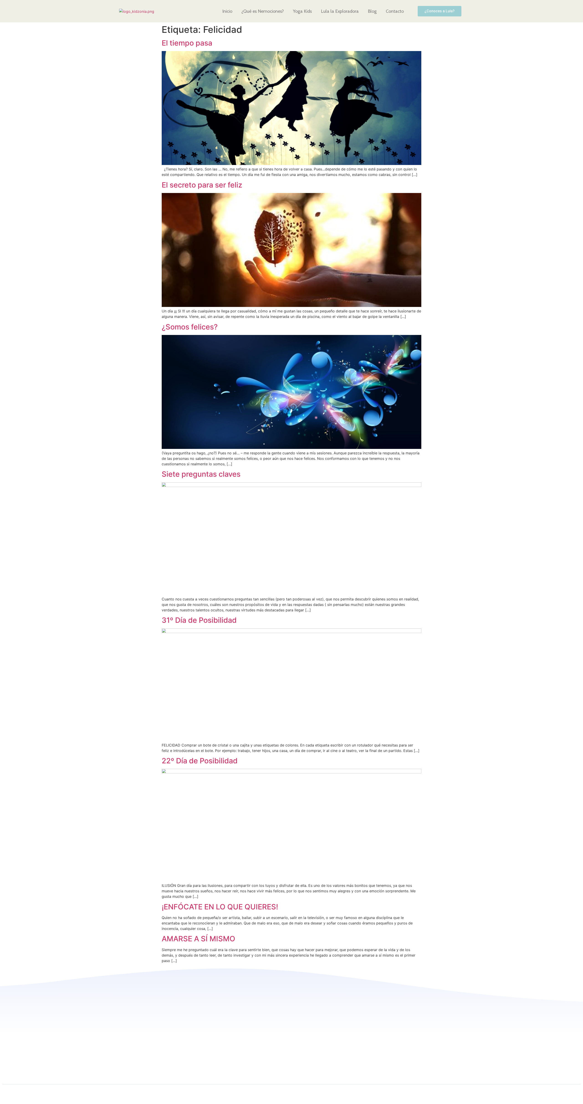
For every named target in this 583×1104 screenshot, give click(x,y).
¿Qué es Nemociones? (262, 11)
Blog (372, 11)
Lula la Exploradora (340, 11)
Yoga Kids (302, 11)
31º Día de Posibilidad (199, 620)
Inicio (227, 11)
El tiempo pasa (187, 43)
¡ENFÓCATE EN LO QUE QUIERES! (220, 906)
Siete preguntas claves (201, 474)
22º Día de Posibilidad (200, 760)
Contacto (395, 11)
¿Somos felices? (190, 326)
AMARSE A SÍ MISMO (198, 938)
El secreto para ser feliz (202, 184)
